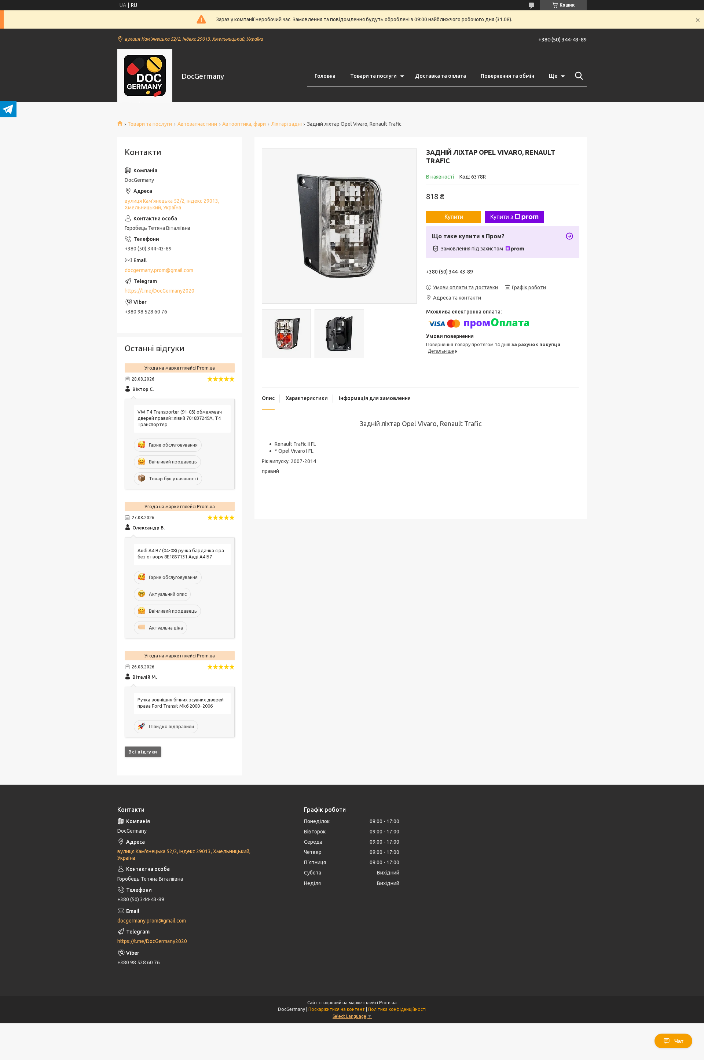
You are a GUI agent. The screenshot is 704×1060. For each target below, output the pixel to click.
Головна (325, 76)
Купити (453, 217)
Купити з (501, 217)
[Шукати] (577, 76)
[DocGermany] (144, 76)
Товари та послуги (373, 76)
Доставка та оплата (440, 76)
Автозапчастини (197, 124)
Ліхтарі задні (286, 124)
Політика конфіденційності (397, 1009)
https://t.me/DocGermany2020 (159, 291)
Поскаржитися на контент (336, 1009)
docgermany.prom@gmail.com (159, 270)
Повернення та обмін (507, 76)
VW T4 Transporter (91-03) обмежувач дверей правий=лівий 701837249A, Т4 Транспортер (180, 418)
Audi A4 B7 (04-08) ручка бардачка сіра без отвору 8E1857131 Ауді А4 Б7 (181, 553)
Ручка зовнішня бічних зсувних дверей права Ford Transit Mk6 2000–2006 (181, 702)
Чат (678, 1041)
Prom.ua (388, 1002)
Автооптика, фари (244, 124)
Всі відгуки (142, 751)
